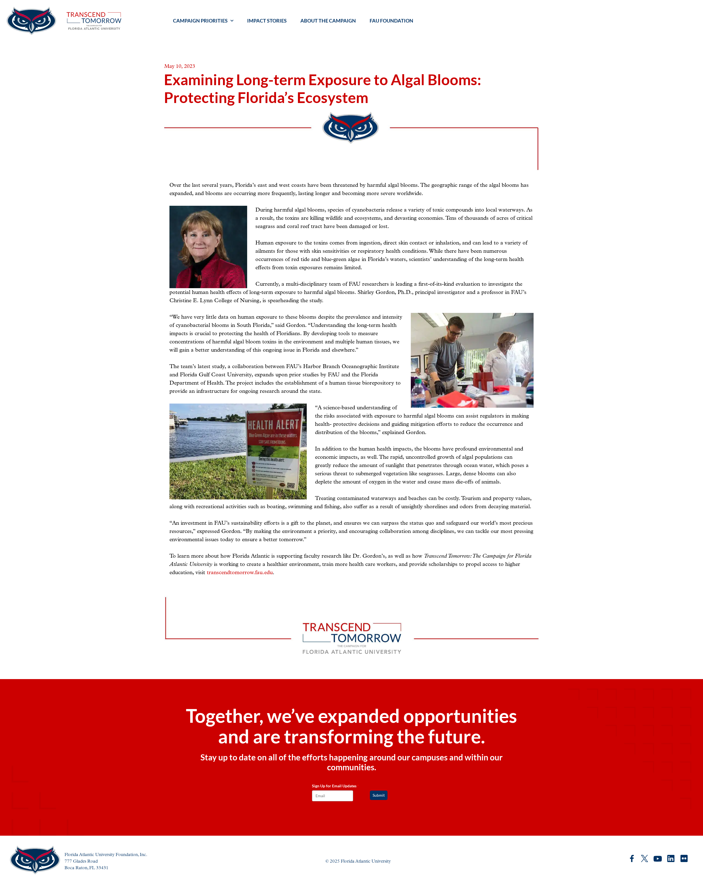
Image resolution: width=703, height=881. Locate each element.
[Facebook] (631, 858)
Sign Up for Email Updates (335, 785)
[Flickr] (684, 859)
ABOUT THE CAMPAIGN (328, 21)
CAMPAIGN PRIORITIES (200, 21)
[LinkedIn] (670, 858)
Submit (379, 795)
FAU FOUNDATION (391, 21)
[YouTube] (658, 859)
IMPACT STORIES (267, 21)
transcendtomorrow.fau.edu (240, 572)
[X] (644, 858)
